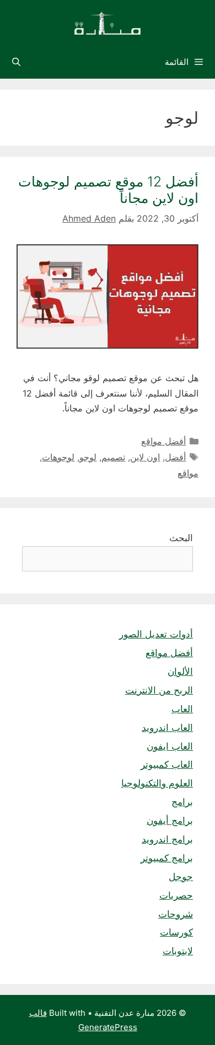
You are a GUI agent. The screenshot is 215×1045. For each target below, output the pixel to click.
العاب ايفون (170, 746)
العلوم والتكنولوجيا (157, 783)
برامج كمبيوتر (167, 858)
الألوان (180, 671)
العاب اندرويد (167, 727)
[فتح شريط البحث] (16, 62)
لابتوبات (178, 950)
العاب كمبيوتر (167, 764)
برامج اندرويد (167, 839)
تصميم (113, 457)
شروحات (175, 914)
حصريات (176, 895)
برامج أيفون (170, 820)
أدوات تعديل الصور (156, 634)
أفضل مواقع (163, 441)
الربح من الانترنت (159, 690)
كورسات (176, 932)
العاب (182, 708)
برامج (182, 801)
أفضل (175, 457)
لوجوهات (58, 457)
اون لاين (145, 457)
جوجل (181, 876)
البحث (181, 537)
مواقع (188, 473)
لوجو (87, 457)
